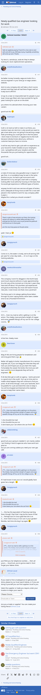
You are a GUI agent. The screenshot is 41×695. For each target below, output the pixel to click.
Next (26, 30)
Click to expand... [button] (20, 555)
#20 (39, 210)
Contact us (9, 690)
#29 (39, 495)
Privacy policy (30, 690)
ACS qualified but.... (13, 636)
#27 (39, 437)
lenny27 (7, 658)
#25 (39, 351)
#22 (39, 275)
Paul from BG (9, 647)
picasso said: (6, 538)
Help (7, 692)
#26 (39, 403)
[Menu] (2, 2)
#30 (39, 534)
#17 (39, 75)
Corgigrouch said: (7, 407)
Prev (14, 30)
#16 (39, 43)
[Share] (35, 43)
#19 (39, 169)
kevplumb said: (7, 499)
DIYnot (5, 687)
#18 (39, 124)
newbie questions (12, 664)
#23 (39, 311)
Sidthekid (6, 27)
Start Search (30, 599)
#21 (39, 250)
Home (13, 692)
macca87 (8, 666)
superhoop (8, 630)
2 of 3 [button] (20, 30)
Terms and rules (19, 690)
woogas (7, 638)
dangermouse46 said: (9, 214)
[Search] (38, 2)
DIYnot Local (15, 606)
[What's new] (34, 2)
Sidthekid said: (6, 47)
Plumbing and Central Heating (21, 630)
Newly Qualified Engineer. (16, 645)
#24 (39, 335)
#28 (39, 463)
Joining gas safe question (15, 627)
